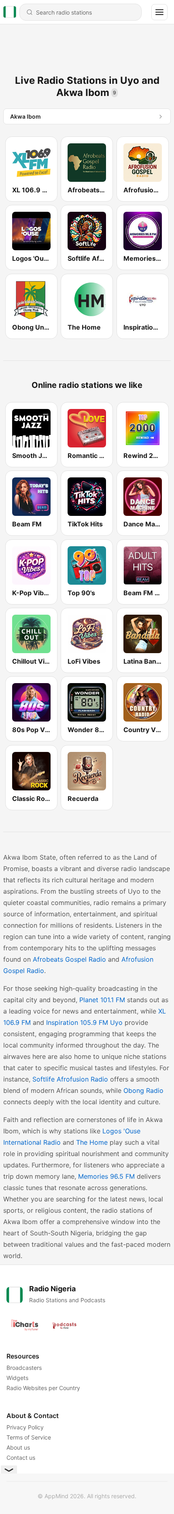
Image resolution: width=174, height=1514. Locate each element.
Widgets (17, 1377)
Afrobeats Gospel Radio (69, 959)
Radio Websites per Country (43, 1387)
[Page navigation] (159, 12)
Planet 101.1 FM (102, 1000)
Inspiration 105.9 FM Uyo (84, 1022)
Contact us (20, 1457)
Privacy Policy (25, 1427)
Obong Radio (143, 1090)
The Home (92, 1142)
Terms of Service (28, 1437)
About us (18, 1447)
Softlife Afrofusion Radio (70, 1079)
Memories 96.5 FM (106, 1176)
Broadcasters (24, 1367)
